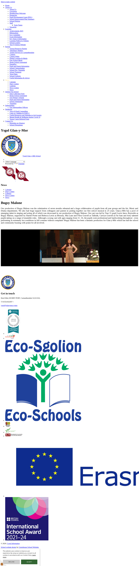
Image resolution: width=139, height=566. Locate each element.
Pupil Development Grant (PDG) (21, 17)
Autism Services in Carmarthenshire (22, 52)
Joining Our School (12, 92)
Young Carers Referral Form (19, 119)
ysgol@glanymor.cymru (9, 305)
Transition (13, 103)
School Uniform (15, 76)
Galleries (13, 86)
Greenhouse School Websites (29, 547)
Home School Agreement (18, 62)
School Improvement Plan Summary (22, 19)
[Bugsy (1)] (69, 246)
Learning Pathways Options (19, 41)
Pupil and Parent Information (19, 66)
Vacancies (13, 27)
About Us (8, 7)
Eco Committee (15, 35)
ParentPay (13, 64)
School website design (8, 547)
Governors (13, 11)
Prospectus (13, 15)
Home (7, 5)
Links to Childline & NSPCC (20, 113)
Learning (8, 29)
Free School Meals (16, 60)
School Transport (15, 72)
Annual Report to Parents (18, 49)
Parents (7, 47)
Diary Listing (14, 84)
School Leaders (15, 43)
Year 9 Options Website (18, 45)
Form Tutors (18, 25)
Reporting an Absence (17, 123)
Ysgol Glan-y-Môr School (32, 156)
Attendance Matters (16, 51)
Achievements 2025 (16, 31)
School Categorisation (17, 68)
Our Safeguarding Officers (19, 107)
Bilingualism (14, 33)
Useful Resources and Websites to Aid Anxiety (26, 115)
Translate (21, 164)
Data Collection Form (17, 94)
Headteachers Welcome (18, 13)
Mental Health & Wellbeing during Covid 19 (25, 117)
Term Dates (13, 74)
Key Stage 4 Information (18, 39)
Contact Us (9, 121)
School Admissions (16, 101)
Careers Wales (14, 56)
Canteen (12, 54)
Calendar (13, 82)
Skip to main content (8, 2)
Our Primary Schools (17, 98)
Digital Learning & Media (18, 58)
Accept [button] (29, 562)
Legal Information (13, 543)
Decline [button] (11, 562)
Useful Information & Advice (20, 78)
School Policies (15, 21)
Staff (11, 23)
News (7, 80)
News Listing (14, 88)
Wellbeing (8, 109)
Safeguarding (9, 105)
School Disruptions (16, 125)
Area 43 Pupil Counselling (19, 111)
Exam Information (16, 37)
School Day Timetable (17, 70)
